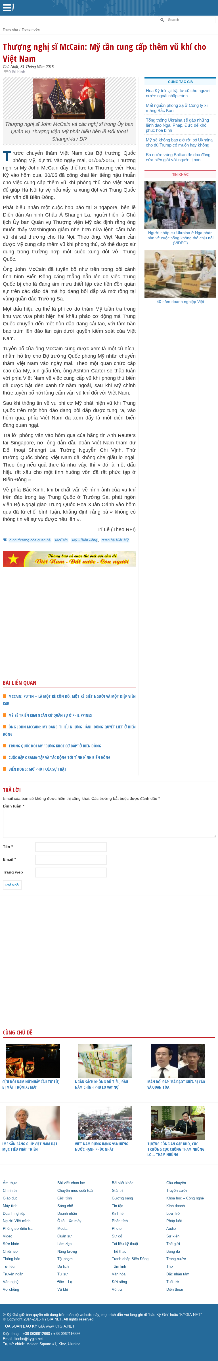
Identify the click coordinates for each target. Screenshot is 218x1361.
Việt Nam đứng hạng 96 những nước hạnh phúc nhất (101, 1146)
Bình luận (13, 806)
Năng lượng (67, 1252)
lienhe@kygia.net (28, 1339)
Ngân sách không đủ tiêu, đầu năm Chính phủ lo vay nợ (101, 1084)
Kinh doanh (175, 1206)
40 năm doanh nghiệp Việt (180, 301)
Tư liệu (8, 1267)
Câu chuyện (176, 1183)
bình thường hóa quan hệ (30, 540)
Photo (116, 1229)
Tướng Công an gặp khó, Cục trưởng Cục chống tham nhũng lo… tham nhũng (175, 1149)
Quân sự (64, 1236)
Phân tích (120, 1221)
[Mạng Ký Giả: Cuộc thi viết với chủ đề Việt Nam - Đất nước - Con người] (69, 559)
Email (9, 859)
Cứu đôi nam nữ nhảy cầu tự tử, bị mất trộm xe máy (30, 1084)
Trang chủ (10, 29)
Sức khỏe (11, 1244)
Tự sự (62, 1274)
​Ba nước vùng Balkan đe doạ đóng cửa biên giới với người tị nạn (178, 157)
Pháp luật (174, 1221)
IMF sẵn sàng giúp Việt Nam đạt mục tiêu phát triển (30, 1146)
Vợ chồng (11, 1290)
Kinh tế (117, 1214)
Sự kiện (172, 1236)
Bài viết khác (122, 1183)
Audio (171, 1229)
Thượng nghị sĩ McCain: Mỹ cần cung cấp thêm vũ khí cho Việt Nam (104, 52)
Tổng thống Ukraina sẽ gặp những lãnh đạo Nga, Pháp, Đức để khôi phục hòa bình (177, 125)
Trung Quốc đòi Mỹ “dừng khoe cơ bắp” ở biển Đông (55, 746)
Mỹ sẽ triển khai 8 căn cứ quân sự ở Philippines (50, 715)
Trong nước (31, 29)
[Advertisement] (69, 634)
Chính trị (10, 1191)
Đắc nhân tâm (177, 1274)
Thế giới (173, 1244)
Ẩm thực (10, 1183)
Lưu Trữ (173, 1214)
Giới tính (64, 1198)
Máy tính (10, 1206)
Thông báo (11, 1259)
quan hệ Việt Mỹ (115, 540)
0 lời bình (17, 71)
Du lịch (63, 1267)
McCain (61, 540)
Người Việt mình (16, 1221)
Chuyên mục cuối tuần (75, 1191)
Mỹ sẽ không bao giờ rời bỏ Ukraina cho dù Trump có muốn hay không (179, 142)
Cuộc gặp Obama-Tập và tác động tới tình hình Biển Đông (59, 757)
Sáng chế (65, 1206)
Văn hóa (118, 1274)
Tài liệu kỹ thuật (125, 1244)
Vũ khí (62, 1290)
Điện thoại (174, 1290)
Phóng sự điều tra (17, 1229)
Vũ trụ (117, 1290)
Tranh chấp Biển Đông (130, 1259)
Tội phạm (65, 1259)
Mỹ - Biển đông (84, 540)
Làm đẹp (64, 1244)
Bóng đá (173, 1252)
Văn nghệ (10, 1282)
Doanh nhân (67, 1214)
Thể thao (119, 1252)
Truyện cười (176, 1191)
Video (7, 1236)
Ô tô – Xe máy (69, 1221)
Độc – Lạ (64, 1282)
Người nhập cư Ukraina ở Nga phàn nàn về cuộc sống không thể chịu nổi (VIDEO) (180, 237)
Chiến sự (10, 1252)
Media (62, 1229)
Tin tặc (117, 1206)
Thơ (169, 1267)
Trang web (13, 872)
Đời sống (119, 1282)
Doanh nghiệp (14, 1214)
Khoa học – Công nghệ (185, 1198)
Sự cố (117, 1236)
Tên (8, 846)
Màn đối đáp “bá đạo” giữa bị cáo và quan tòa (176, 1084)
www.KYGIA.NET (60, 1326)
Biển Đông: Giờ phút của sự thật (37, 769)
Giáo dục (10, 1198)
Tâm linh (119, 1267)
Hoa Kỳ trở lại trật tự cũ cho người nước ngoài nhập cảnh (177, 93)
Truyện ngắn (13, 1274)
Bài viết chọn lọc (71, 1183)
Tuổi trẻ (172, 1282)
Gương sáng (122, 1198)
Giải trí (117, 1191)
